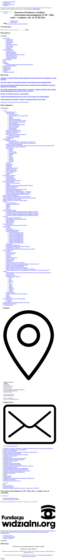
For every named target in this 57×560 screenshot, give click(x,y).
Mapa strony (6, 5)
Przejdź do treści (7, 3)
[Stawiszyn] (32, 532)
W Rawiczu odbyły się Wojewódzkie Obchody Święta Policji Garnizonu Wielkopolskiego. (26, 82)
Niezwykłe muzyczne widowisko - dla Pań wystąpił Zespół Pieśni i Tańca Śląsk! (23, 99)
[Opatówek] (21, 532)
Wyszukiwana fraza (5, 29)
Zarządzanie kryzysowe (8, 486)
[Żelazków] (5, 533)
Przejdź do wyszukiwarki (8, 4)
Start (4, 484)
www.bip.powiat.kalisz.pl (18, 389)
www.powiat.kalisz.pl (8, 389)
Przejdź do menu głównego (9, 1)
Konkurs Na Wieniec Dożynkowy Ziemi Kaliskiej (15, 94)
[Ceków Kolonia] (23, 530)
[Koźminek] (49, 530)
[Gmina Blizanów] (5, 530)
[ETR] (10, 102)
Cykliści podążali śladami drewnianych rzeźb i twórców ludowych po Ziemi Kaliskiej (25, 96)
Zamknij (34, 9)
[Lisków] (4, 532)
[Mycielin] (13, 532)
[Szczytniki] (43, 532)
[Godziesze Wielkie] (36, 530)
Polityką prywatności (35, 7)
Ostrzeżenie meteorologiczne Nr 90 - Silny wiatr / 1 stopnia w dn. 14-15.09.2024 (21, 488)
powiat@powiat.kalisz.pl (12, 446)
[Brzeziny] (13, 530)
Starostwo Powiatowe (8, 485)
